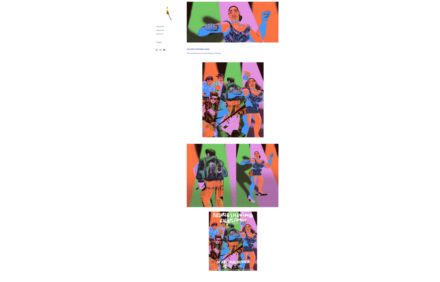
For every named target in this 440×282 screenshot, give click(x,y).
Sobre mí (159, 34)
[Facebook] (160, 50)
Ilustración (160, 26)
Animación (160, 30)
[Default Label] (164, 50)
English (159, 42)
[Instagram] (157, 50)
